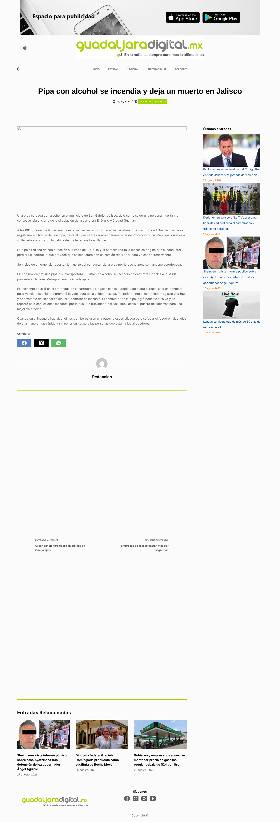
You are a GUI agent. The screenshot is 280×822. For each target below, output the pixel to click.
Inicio (96, 69)
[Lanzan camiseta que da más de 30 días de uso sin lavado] (231, 305)
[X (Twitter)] (41, 343)
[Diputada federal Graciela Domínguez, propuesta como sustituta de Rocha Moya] (102, 734)
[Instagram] (144, 798)
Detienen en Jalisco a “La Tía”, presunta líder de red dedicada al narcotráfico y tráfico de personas (230, 223)
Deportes (181, 69)
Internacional (157, 69)
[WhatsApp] (58, 343)
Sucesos (160, 101)
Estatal (113, 69)
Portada (145, 101)
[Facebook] (24, 343)
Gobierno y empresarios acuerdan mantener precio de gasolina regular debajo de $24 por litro (159, 759)
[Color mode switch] (25, 48)
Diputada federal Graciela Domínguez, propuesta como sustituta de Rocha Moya (97, 759)
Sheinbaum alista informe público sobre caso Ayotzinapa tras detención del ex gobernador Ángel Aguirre (230, 277)
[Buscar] (18, 69)
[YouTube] (153, 798)
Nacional (133, 69)
